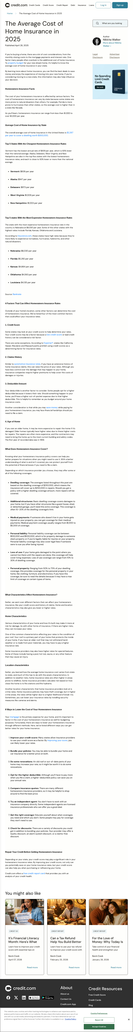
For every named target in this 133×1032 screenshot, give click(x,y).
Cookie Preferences (99, 1013)
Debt (73, 5)
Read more (32, 967)
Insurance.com (25, 235)
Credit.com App (68, 1004)
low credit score (54, 334)
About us (64, 993)
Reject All (99, 1020)
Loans (91, 5)
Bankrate (17, 294)
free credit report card (34, 873)
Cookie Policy (70, 1019)
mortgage (14, 717)
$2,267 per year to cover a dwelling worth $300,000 (39, 134)
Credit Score (48, 5)
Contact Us (65, 999)
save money (52, 407)
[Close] (129, 1019)
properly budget (15, 63)
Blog (91, 1005)
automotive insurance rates (27, 364)
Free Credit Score (97, 995)
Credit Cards (34, 5)
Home (10, 13)
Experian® (48, 343)
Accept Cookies (99, 1027)
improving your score (57, 740)
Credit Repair (62, 5)
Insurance (82, 5)
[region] (66, 1020)
